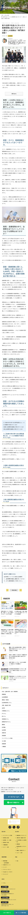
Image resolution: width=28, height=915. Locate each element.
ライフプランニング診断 (7, 738)
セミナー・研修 (6, 847)
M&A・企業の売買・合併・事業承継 (9, 691)
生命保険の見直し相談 (11, 579)
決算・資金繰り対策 (6, 705)
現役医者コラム (5, 719)
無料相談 (11, 581)
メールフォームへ (13, 797)
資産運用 (4, 735)
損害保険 (4, 694)
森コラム (4, 716)
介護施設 (4, 746)
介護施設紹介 (5, 844)
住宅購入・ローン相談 (7, 840)
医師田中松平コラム (6, 721)
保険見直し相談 (6, 837)
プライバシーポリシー (7, 869)
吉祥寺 (3, 708)
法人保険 (4, 741)
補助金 (3, 724)
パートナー (5, 867)
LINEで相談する (14, 802)
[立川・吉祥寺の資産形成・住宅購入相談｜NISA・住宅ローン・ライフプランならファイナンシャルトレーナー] (8, 2)
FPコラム (4, 713)
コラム (4, 882)
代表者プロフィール (6, 864)
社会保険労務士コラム (6, 702)
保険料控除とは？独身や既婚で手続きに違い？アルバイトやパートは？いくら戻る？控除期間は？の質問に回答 (7, 631)
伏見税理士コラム (6, 710)
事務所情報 (5, 860)
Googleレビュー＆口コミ (7, 871)
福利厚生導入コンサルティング (21, 847)
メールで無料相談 (21, 912)
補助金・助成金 (5, 699)
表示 (15, 93)
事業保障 (4, 743)
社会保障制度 (5, 697)
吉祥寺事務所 (6, 862)
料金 (17, 860)
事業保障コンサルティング (21, 835)
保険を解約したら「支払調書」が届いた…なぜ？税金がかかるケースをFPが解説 (7, 613)
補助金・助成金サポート (21, 850)
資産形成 (4, 732)
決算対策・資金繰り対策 (21, 837)
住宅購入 (4, 727)
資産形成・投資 (6, 842)
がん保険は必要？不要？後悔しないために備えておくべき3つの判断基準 (21, 613)
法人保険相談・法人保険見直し (21, 840)
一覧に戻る (14, 590)
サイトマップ (5, 874)
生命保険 (10, 36)
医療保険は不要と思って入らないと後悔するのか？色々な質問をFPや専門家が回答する (21, 631)
